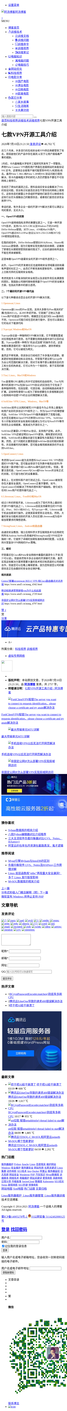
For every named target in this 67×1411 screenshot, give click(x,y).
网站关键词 (36, 1178)
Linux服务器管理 (33, 1195)
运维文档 (23, 35)
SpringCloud (28, 1181)
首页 (4, 120)
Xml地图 (18, 1188)
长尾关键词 (50, 1167)
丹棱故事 (16, 1181)
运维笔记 (23, 52)
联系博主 (13, 1403)
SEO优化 (59, 1181)
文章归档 (41, 1188)
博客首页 (13, 27)
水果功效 (23, 110)
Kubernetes (48, 1181)
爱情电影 (47, 1178)
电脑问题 (23, 60)
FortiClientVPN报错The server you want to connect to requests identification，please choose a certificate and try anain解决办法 (32, 718)
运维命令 (23, 44)
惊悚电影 (33, 1185)
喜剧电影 (58, 1178)
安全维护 (16, 1167)
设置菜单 (13, 5)
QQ (3, 971)
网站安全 (14, 1174)
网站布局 (39, 1167)
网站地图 (6, 1188)
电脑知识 (16, 56)
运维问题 (23, 40)
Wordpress (25, 1174)
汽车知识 (40, 1174)
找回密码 (19, 1229)
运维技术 (16, 31)
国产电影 (23, 81)
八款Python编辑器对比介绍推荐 (27, 834)
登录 (5, 1229)
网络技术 (14, 1178)
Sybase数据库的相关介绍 (23, 830)
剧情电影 (13, 1185)
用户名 (5, 1237)
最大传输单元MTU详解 (15, 736)
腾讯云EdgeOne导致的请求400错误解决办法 (36, 1001)
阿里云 (43, 1171)
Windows (5, 1167)
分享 (4, 618)
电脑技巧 (23, 64)
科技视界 (16, 73)
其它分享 (16, 97)
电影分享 (16, 77)
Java (29, 1171)
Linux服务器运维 (55, 1195)
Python (17, 1164)
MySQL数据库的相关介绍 (23, 881)
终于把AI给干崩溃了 (22, 1005)
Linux (32, 1164)
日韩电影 (23, 89)
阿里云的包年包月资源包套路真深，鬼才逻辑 (35, 845)
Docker (35, 1171)
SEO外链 (23, 1185)
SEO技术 (22, 1171)
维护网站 (51, 1164)
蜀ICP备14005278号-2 (14, 1216)
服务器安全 (27, 1167)
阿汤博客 (29, 684)
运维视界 (23, 48)
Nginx (4, 1185)
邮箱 (4, 958)
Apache (25, 1164)
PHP (32, 1174)
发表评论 (35, 144)
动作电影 (11, 1171)
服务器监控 (54, 1171)
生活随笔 (23, 106)
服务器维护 (7, 1164)
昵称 (4, 951)
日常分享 (6, 1181)
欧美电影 (23, 93)
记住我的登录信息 (16, 1246)
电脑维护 (24, 1178)
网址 (4, 965)
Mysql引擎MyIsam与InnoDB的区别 (28, 860)
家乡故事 (23, 101)
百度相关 (41, 1164)
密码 (4, 1241)
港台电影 (23, 85)
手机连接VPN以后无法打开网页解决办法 (26, 754)
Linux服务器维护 (11, 1195)
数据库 (38, 1181)
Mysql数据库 (52, 1174)
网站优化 (16, 68)
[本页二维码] (12, 1406)
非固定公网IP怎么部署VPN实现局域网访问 (27, 772)
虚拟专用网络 (16, 655)
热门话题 (29, 1188)
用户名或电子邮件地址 (15, 1268)
